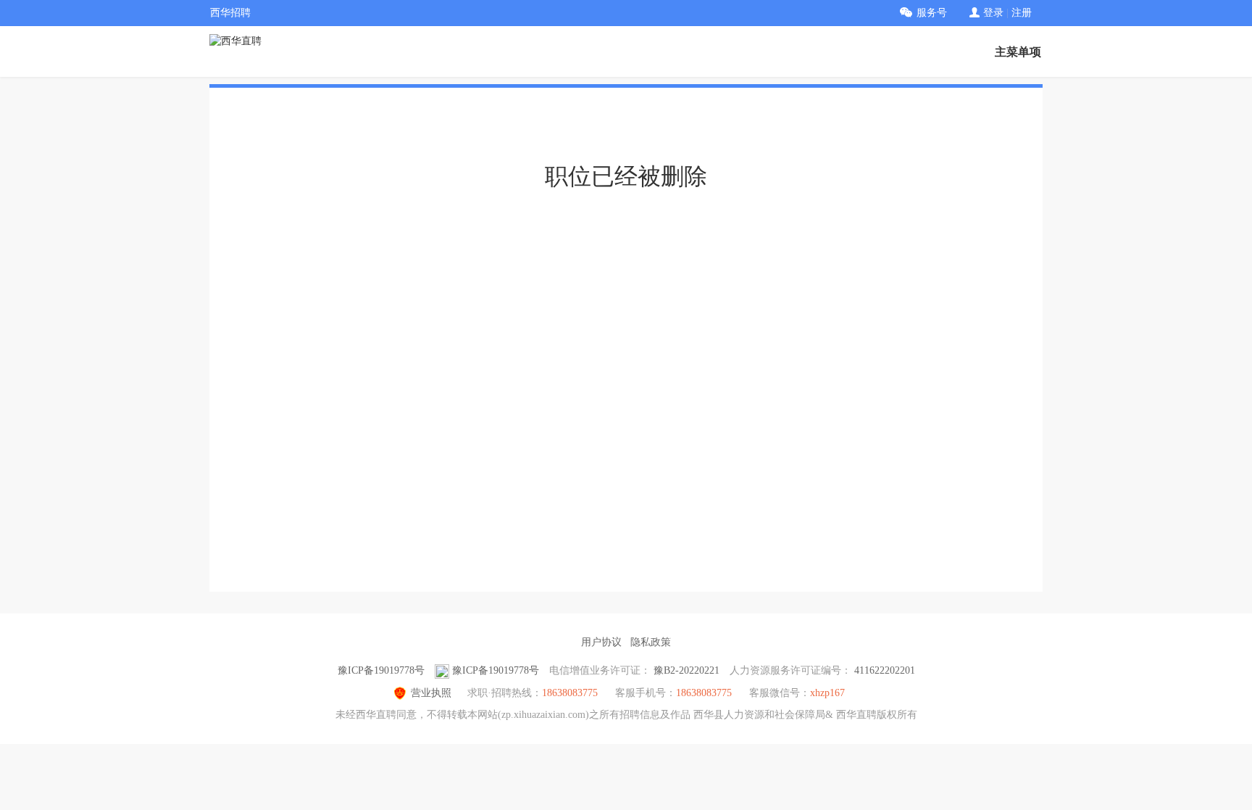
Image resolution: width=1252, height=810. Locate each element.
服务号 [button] (932, 12)
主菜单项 (1018, 52)
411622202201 (884, 670)
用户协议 (601, 642)
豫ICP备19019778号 (381, 670)
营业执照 (431, 692)
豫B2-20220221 (686, 670)
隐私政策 (650, 642)
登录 (993, 12)
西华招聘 (230, 12)
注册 (1021, 12)
